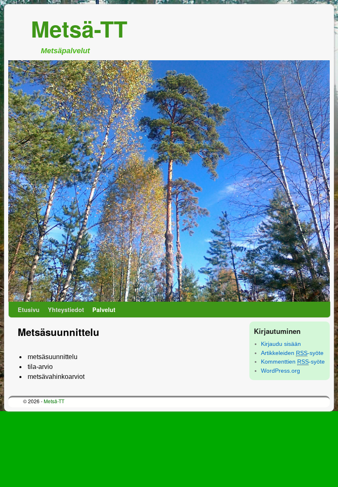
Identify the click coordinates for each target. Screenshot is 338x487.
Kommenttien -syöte (293, 361)
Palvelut (103, 309)
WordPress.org (280, 370)
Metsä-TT (79, 28)
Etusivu (29, 309)
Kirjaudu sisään (281, 343)
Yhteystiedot (66, 309)
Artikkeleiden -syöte (292, 353)
